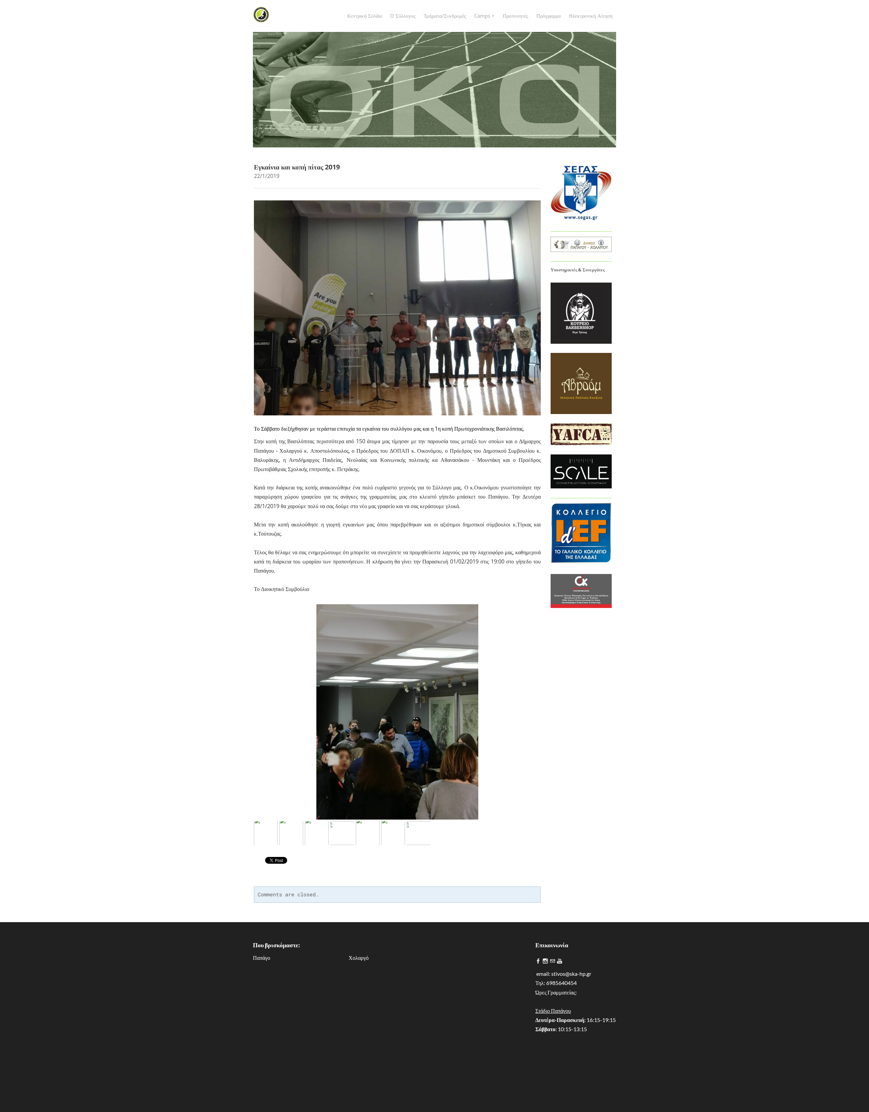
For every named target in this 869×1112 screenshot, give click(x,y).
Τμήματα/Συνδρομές (445, 15)
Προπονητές (515, 15)
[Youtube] (559, 961)
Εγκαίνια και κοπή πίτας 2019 (297, 167)
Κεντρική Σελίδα (364, 15)
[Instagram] (545, 961)
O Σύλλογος (402, 15)
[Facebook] (538, 961)
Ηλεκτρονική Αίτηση (591, 15)
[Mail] (552, 961)
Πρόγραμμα (548, 15)
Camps (483, 15)
